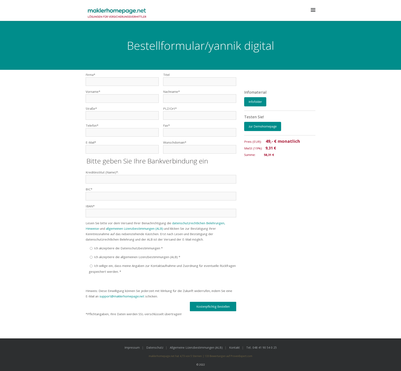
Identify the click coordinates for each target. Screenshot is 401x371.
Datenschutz (154, 347)
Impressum (132, 347)
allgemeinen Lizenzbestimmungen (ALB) (134, 228)
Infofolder (255, 102)
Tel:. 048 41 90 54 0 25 (261, 347)
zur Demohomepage (263, 126)
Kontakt (234, 347)
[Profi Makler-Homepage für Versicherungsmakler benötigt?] (117, 13)
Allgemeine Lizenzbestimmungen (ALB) (196, 347)
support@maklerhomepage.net (121, 296)
